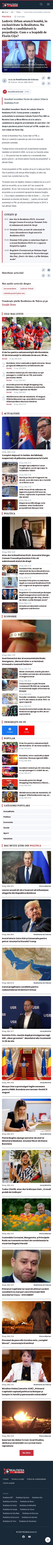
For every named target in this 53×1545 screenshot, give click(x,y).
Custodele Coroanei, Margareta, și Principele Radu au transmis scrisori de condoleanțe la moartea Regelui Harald (25, 1240)
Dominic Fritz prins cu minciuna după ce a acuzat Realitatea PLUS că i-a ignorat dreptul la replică (29, 243)
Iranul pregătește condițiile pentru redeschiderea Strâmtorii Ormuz (20, 988)
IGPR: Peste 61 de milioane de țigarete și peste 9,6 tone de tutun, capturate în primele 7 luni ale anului (35, 493)
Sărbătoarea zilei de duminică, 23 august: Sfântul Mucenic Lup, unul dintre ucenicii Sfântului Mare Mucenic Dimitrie (26, 399)
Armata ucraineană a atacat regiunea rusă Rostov (32, 607)
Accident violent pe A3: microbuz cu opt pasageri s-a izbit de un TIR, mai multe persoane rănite (25, 375)
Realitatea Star (37, 1498)
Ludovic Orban (27, 288)
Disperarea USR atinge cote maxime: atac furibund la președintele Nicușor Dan (32, 505)
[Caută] (41, 5)
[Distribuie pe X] (49, 83)
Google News (9, 304)
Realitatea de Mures (27, 1501)
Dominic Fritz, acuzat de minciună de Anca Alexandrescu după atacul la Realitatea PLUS (27, 232)
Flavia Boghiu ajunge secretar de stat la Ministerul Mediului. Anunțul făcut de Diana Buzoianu (24, 1141)
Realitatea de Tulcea (27, 1509)
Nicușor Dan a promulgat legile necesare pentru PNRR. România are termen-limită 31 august (24, 1089)
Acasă (6, 12)
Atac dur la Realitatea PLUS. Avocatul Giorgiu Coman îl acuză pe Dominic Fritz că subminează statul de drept (28, 222)
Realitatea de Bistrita (10, 1501)
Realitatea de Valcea (27, 79)
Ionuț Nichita (45, 1031)
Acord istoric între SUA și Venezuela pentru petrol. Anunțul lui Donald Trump (24, 940)
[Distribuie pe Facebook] (49, 78)
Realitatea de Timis (9, 1521)
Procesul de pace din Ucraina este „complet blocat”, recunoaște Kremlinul (25, 1342)
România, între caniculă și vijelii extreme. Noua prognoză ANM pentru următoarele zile (28, 364)
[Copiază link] (43, 78)
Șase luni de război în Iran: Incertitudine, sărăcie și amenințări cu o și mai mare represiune (23, 1443)
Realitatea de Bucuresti (11, 1517)
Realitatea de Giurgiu (10, 1509)
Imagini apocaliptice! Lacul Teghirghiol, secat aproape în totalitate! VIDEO (33, 468)
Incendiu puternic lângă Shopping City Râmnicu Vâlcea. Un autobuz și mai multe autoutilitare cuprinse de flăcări (25, 387)
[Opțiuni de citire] (48, 1540)
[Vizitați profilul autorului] (4, 80)
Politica (18, 12)
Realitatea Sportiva (22, 1498)
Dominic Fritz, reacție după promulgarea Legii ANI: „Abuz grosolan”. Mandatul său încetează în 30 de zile (26, 1038)
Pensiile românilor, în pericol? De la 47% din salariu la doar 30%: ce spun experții (34, 699)
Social (4, 359)
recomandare (10, 288)
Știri (12, 12)
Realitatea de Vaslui (10, 1505)
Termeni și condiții (17, 1479)
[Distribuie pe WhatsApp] (43, 83)
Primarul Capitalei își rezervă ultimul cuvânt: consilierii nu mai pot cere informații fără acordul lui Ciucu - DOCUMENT (25, 1292)
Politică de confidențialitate (36, 1479)
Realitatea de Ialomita (29, 1517)
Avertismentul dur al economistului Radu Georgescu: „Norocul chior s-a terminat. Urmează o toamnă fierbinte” (23, 661)
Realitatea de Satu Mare (11, 1513)
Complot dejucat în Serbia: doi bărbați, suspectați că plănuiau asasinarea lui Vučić (25, 457)
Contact (6, 1479)
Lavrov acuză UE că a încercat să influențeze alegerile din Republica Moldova (25, 891)
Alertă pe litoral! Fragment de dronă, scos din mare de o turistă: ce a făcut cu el (35, 480)
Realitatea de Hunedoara (27, 1521)
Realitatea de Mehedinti (28, 1505)
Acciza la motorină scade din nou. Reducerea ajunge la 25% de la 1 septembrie (35, 711)
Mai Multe (27, 1453)
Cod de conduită (8, 1483)
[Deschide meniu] (48, 4)
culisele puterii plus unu (14, 293)
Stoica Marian (45, 886)
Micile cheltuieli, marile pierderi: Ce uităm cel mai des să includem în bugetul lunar (35, 674)
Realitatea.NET (8, 1498)
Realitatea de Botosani (30, 1513)
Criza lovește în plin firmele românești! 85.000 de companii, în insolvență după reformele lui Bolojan (34, 687)
